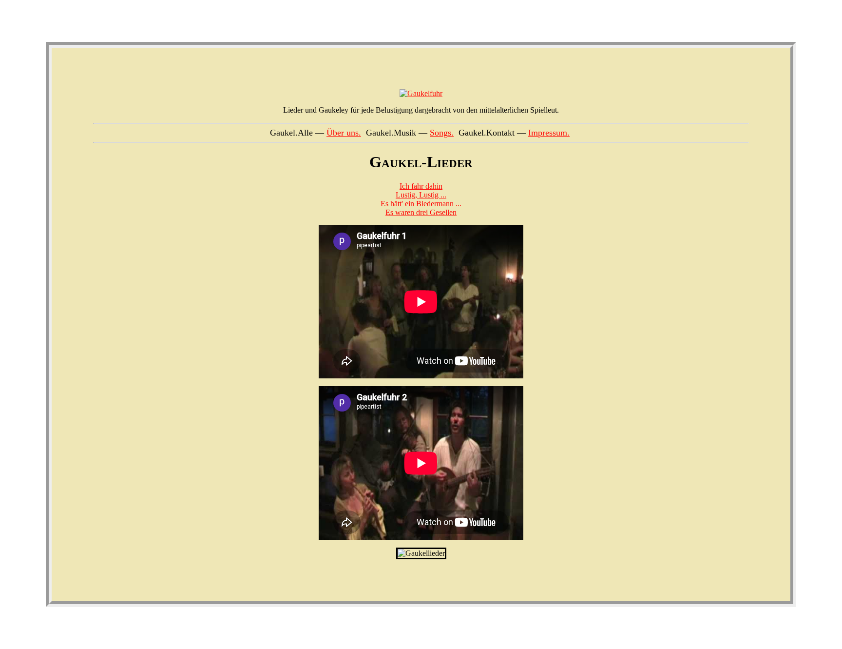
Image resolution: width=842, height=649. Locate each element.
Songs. (442, 133)
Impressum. (549, 133)
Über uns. (343, 133)
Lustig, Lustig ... (421, 195)
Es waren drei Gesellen (421, 212)
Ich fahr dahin (421, 186)
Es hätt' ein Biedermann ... (421, 203)
